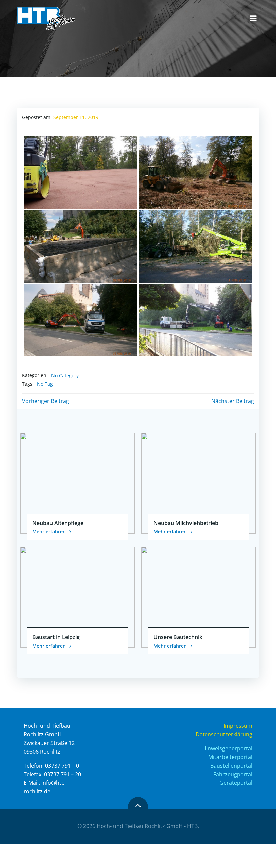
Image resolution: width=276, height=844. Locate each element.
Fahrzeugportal (232, 774)
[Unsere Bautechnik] (198, 596)
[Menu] (253, 18)
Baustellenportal (231, 765)
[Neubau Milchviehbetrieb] (198, 482)
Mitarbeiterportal (230, 757)
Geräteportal (235, 782)
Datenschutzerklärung (224, 734)
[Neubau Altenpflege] (77, 482)
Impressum (237, 725)
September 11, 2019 (75, 117)
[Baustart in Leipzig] (77, 596)
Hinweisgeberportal (227, 748)
